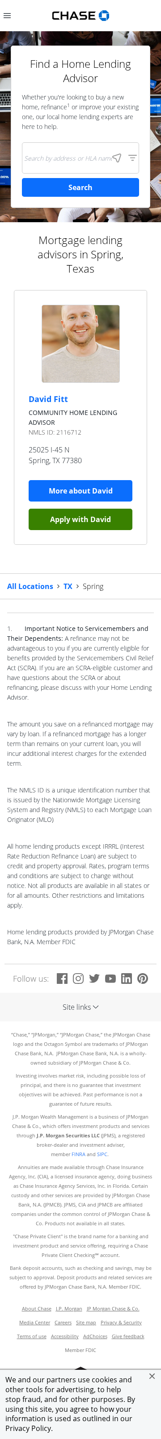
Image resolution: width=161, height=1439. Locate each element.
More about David (81, 491)
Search (80, 187)
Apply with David (80, 519)
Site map (86, 1322)
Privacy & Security (121, 1322)
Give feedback (128, 1336)
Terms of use (32, 1336)
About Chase (36, 1309)
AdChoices (95, 1336)
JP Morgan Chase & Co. (113, 1309)
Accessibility (65, 1336)
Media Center (34, 1322)
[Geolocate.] (116, 157)
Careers (63, 1322)
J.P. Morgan (69, 1309)
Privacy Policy (28, 1428)
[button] (152, 1376)
